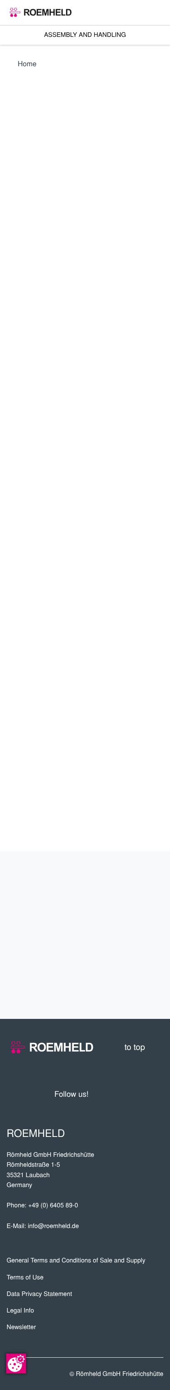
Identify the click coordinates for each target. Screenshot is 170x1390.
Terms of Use (25, 1277)
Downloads (129, 963)
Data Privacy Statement (39, 1293)
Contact (138, 990)
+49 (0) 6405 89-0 (53, 1205)
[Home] (41, 12)
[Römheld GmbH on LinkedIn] (126, 1093)
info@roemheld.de (53, 1225)
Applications (125, 908)
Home (27, 63)
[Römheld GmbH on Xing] (141, 1093)
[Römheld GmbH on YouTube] (108, 1093)
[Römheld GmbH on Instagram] (157, 1093)
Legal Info (20, 1310)
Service (140, 935)
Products (134, 880)
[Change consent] (16, 1363)
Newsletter (21, 1326)
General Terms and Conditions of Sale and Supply (76, 1260)
